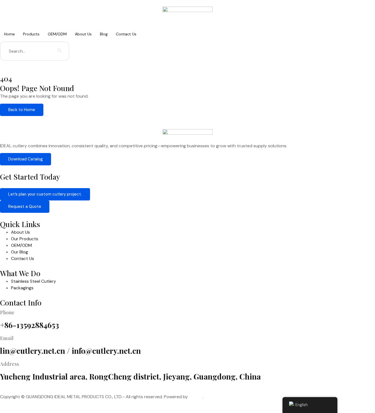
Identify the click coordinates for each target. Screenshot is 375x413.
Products (31, 34)
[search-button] (59, 51)
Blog (104, 34)
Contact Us (126, 34)
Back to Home (21, 109)
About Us (83, 34)
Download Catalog (25, 159)
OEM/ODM (57, 34)
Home (9, 34)
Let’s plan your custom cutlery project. (45, 194)
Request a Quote (24, 206)
